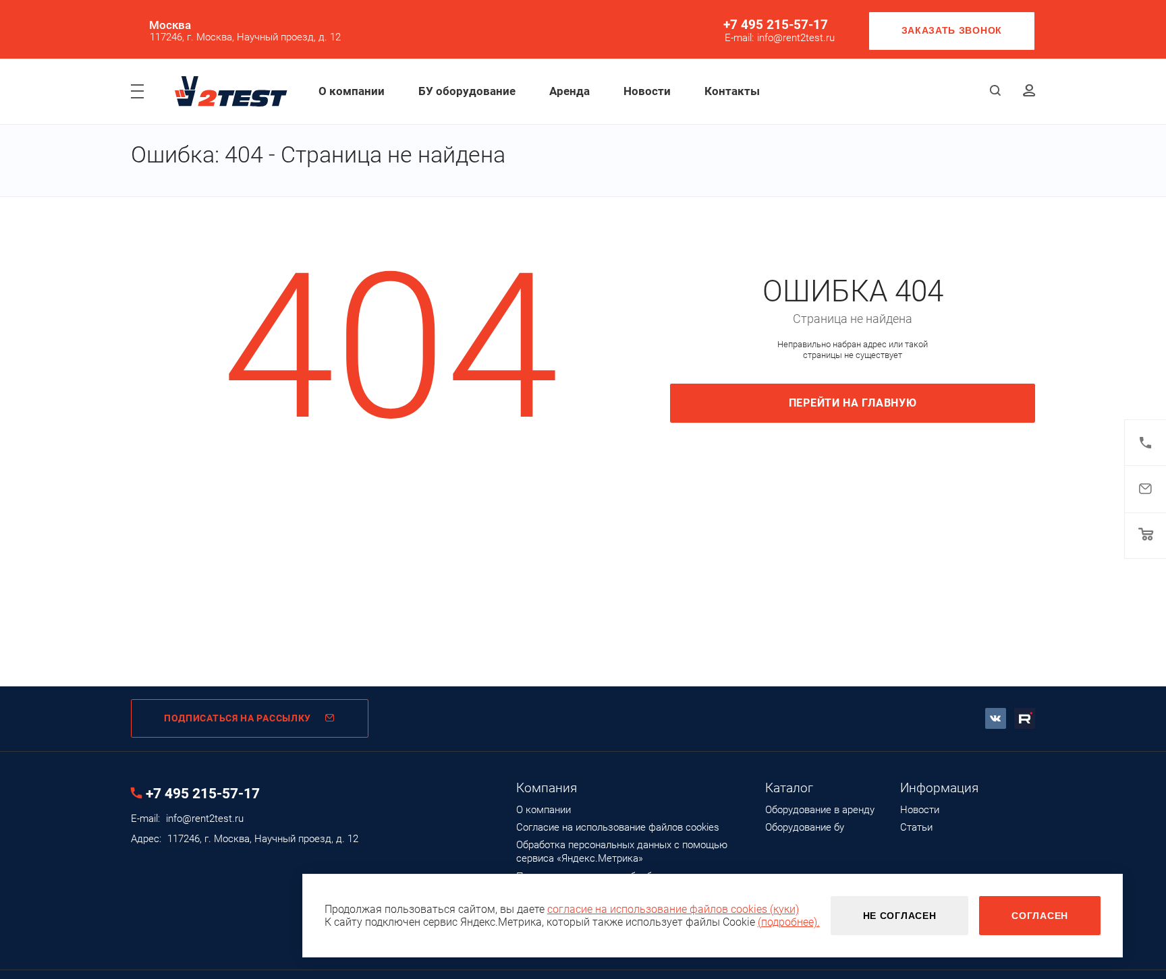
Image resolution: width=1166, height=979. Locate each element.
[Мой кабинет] (1029, 91)
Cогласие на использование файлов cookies (617, 827)
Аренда (569, 91)
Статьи (916, 827)
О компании (351, 91)
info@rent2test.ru (796, 38)
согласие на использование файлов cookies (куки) (673, 909)
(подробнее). (789, 922)
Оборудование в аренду (819, 810)
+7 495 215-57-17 (775, 24)
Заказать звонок (952, 30)
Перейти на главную (853, 402)
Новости (647, 91)
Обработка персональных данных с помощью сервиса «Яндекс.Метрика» (621, 851)
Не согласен (900, 915)
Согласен (1039, 915)
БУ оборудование (467, 91)
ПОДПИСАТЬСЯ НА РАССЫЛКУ (237, 718)
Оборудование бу (804, 827)
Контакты (732, 91)
